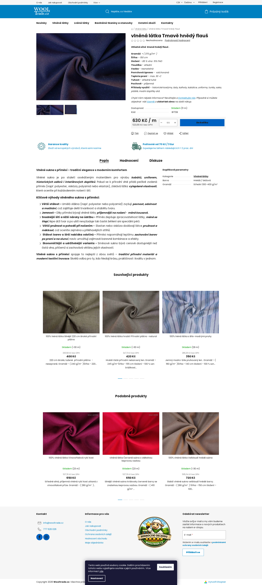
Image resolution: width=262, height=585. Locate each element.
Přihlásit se (193, 552)
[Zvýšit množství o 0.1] (175, 122)
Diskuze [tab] (155, 160)
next (223, 334)
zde (101, 571)
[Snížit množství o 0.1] (161, 122)
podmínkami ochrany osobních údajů (204, 543)
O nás (39, 2)
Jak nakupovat (55, 2)
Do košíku (202, 122)
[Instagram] (46, 537)
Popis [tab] (104, 160)
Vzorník (151, 101)
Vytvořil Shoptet (217, 581)
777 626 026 (49, 529)
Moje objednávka (94, 542)
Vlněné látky (201, 176)
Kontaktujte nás (186, 98)
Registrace (218, 2)
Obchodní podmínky (78, 2)
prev (38, 334)
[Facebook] (39, 537)
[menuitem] (41, 23)
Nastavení (97, 578)
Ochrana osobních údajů (98, 534)
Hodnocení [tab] (129, 160)
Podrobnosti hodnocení (177, 40)
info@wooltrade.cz (53, 522)
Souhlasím (165, 567)
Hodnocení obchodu (96, 538)
